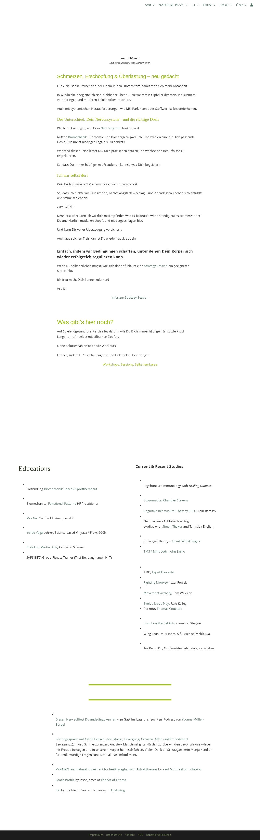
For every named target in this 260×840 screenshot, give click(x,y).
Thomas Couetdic (169, 609)
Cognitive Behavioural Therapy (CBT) (170, 511)
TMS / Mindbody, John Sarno (164, 551)
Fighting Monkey (156, 582)
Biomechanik (77, 137)
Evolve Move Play (156, 603)
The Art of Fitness (113, 780)
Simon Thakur (172, 526)
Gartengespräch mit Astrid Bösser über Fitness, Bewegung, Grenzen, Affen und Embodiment (121, 739)
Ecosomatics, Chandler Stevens (166, 500)
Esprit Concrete (163, 572)
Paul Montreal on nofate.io (182, 769)
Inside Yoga (34, 532)
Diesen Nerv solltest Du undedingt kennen (85, 719)
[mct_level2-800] (71, 579)
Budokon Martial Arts (41, 547)
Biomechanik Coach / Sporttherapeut (71, 489)
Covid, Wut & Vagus (186, 541)
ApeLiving (117, 790)
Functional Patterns (62, 503)
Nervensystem (110, 128)
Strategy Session (155, 266)
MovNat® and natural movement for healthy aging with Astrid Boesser (106, 769)
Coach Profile (65, 780)
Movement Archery (157, 593)
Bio (57, 790)
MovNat (32, 518)
